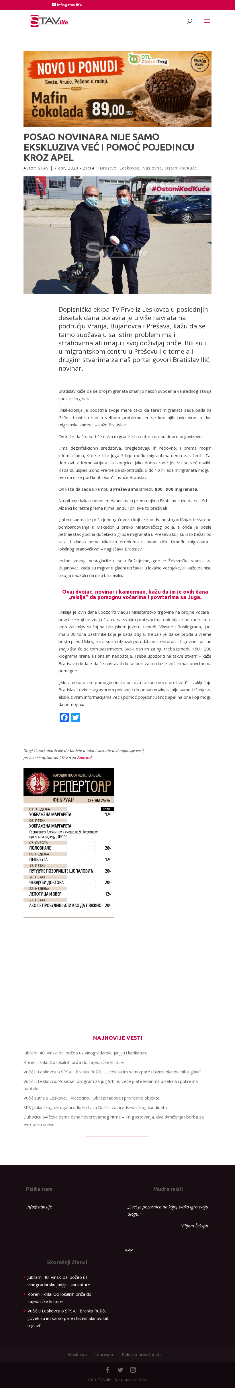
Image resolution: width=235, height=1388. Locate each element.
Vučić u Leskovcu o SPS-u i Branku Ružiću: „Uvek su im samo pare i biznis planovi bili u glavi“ (112, 1072)
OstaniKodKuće (181, 168)
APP (129, 1250)
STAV (43, 168)
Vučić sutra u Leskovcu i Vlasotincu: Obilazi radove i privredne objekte (91, 1098)
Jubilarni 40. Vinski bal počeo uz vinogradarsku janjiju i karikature (85, 1053)
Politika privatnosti (141, 1354)
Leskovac (129, 168)
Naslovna (152, 168)
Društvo (108, 168)
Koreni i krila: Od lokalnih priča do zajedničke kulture (73, 1062)
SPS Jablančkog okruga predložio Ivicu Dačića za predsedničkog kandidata (95, 1107)
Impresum (104, 1354)
